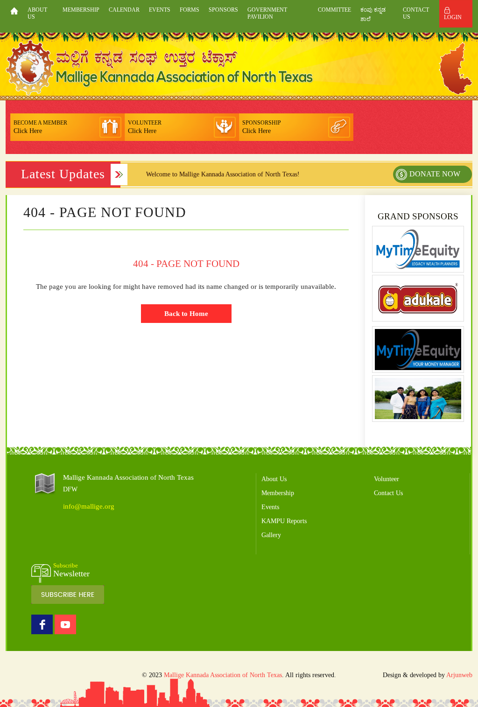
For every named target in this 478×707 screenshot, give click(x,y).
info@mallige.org (88, 506)
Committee (334, 10)
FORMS (189, 10)
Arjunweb (459, 675)
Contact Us (416, 13)
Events (159, 10)
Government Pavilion (267, 13)
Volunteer (386, 479)
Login (453, 17)
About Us (37, 13)
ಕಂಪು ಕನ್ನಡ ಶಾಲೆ (373, 14)
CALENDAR (124, 10)
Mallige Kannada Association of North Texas (223, 675)
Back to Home (186, 313)
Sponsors (223, 10)
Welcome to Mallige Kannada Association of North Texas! (211, 174)
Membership (81, 10)
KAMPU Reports (284, 521)
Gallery (271, 535)
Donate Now (434, 174)
